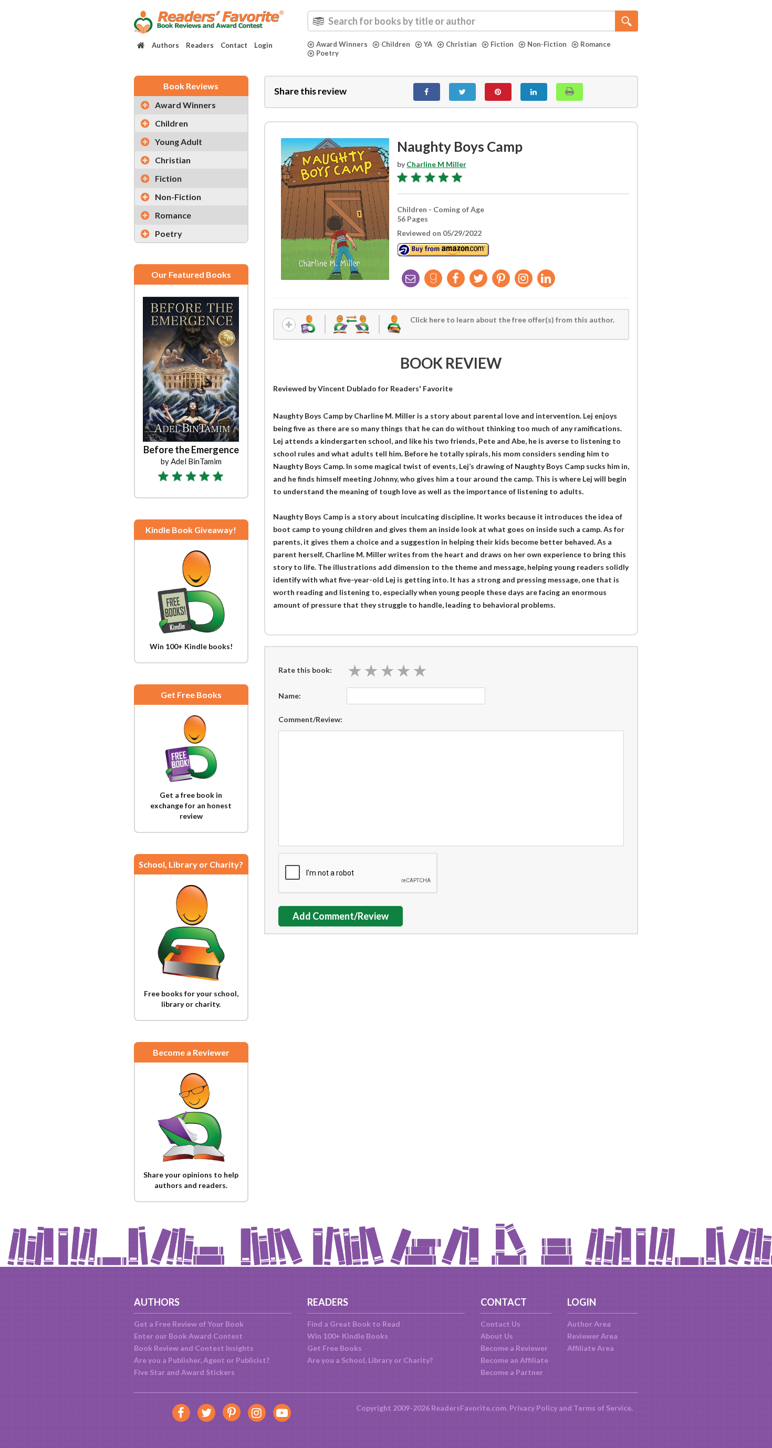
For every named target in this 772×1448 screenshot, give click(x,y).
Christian (461, 44)
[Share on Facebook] (426, 92)
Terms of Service (602, 1407)
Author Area (589, 1323)
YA (428, 44)
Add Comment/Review (341, 916)
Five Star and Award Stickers (184, 1372)
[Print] (569, 92)
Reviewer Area (592, 1335)
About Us (497, 1335)
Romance (595, 44)
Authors (165, 45)
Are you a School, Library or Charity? (370, 1360)
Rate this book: (305, 669)
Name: (289, 695)
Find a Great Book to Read (353, 1323)
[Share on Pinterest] (498, 92)
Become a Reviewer (514, 1347)
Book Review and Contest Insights (194, 1347)
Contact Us (500, 1323)
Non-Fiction (547, 44)
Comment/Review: (310, 719)
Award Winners (342, 44)
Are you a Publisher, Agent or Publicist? (201, 1360)
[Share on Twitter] (462, 92)
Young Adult (178, 142)
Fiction (502, 44)
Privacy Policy (533, 1407)
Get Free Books (334, 1347)
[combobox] (472, 21)
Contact (234, 45)
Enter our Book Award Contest (188, 1335)
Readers (200, 45)
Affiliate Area (590, 1347)
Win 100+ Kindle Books (347, 1335)
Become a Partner (512, 1372)
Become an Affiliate (514, 1360)
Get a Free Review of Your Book (189, 1323)
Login (263, 45)
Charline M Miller (436, 164)
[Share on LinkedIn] (533, 92)
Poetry (327, 53)
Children (395, 44)
